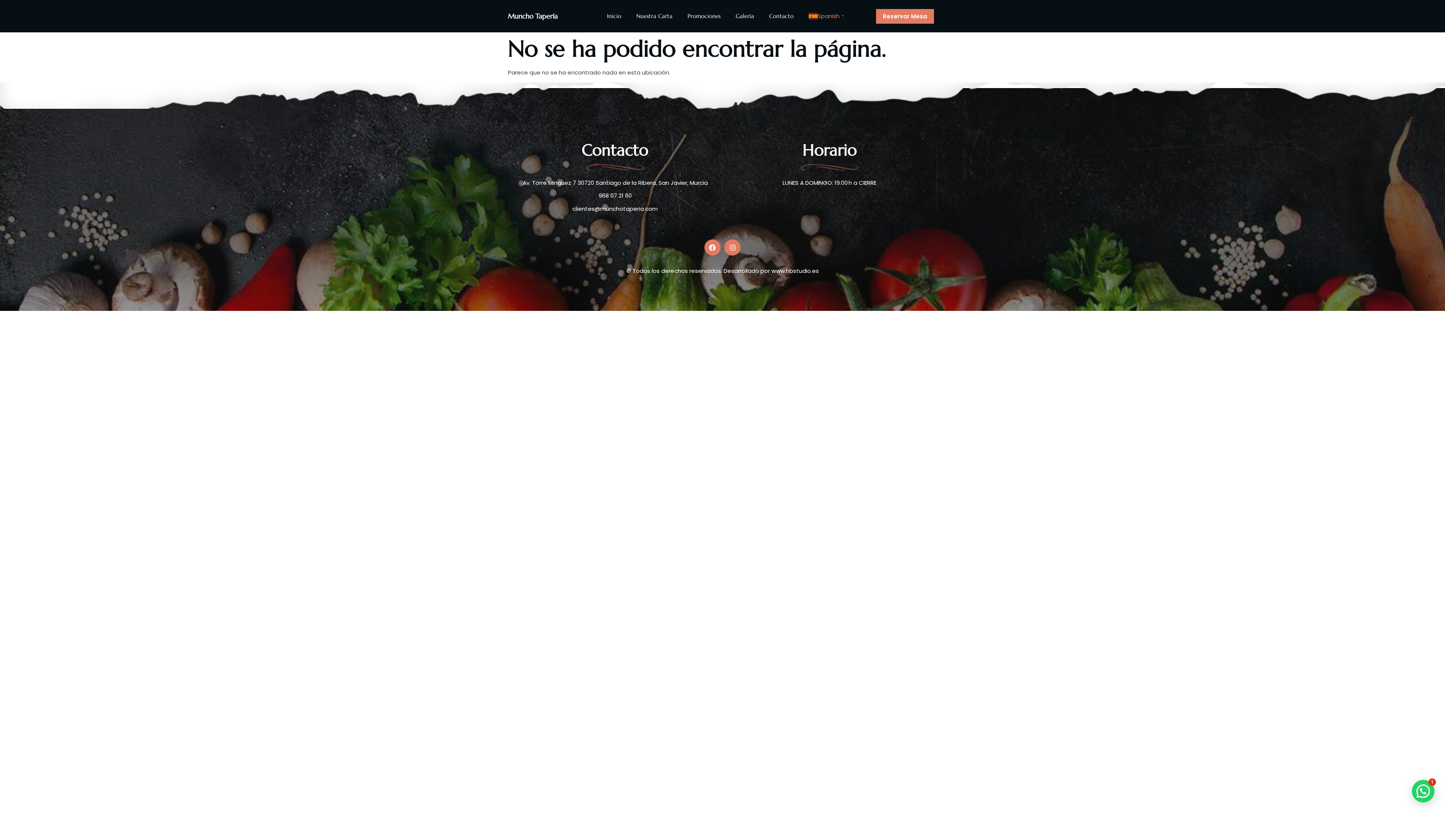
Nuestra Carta (654, 16)
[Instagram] (732, 247)
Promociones (704, 16)
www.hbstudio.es (795, 271)
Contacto (781, 16)
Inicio (614, 16)
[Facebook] (712, 247)
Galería (745, 16)
